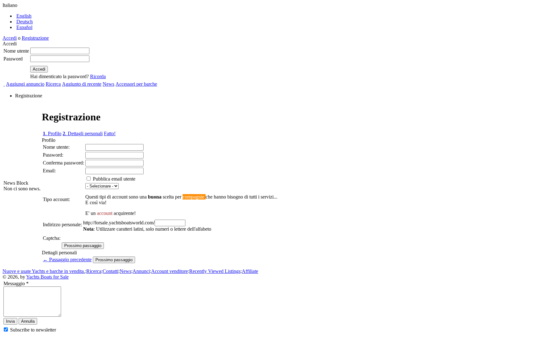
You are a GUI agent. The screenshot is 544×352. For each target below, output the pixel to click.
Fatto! (110, 133)
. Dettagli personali (83, 133)
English (23, 16)
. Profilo (52, 133)
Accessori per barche (136, 84)
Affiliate (250, 271)
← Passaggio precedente (67, 259)
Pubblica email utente (113, 179)
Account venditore (169, 271)
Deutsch (24, 21)
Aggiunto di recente (81, 84)
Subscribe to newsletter (32, 329)
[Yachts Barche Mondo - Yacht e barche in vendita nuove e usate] (4, 84)
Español (24, 27)
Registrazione (35, 38)
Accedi (10, 38)
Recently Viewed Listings (215, 271)
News (108, 84)
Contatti (110, 271)
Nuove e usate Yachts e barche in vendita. (44, 271)
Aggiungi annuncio (25, 84)
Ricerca (53, 84)
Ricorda (98, 76)
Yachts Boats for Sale (47, 277)
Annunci (141, 271)
